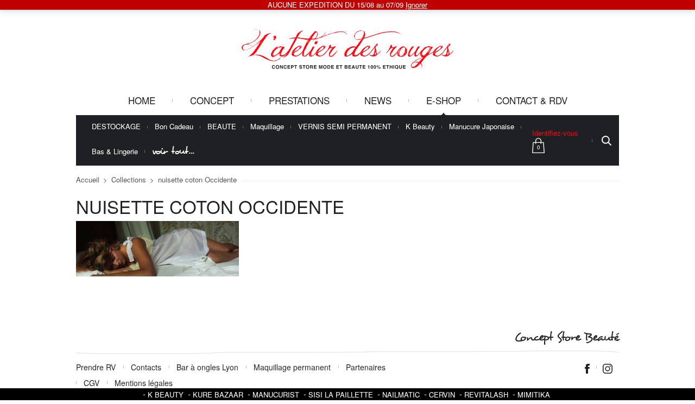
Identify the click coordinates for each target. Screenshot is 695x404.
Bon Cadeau (174, 127)
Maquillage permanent (292, 367)
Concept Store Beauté (566, 337)
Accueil (87, 179)
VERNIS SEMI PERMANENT (344, 127)
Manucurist (275, 394)
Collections (128, 179)
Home (141, 100)
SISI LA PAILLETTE (340, 394)
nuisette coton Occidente (197, 179)
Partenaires (366, 367)
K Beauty (420, 127)
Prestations (299, 100)
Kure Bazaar (218, 394)
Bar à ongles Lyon (207, 367)
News (377, 100)
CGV (91, 382)
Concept (212, 100)
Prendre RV (96, 367)
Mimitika (533, 394)
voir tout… (173, 151)
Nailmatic (401, 394)
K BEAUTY (166, 394)
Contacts (146, 367)
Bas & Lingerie (115, 152)
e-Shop (443, 100)
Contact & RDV (531, 100)
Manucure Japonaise (481, 127)
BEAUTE (221, 127)
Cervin (442, 394)
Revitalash (486, 394)
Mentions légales (144, 382)
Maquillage (267, 127)
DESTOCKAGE (116, 127)
